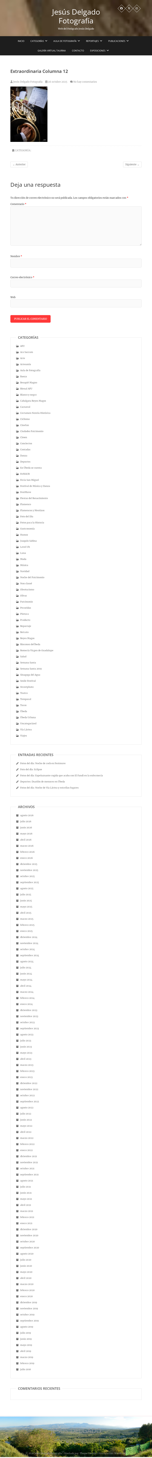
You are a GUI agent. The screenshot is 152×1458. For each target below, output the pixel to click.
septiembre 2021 (29, 1174)
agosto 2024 (27, 961)
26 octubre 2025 (57, 81)
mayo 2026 (26, 833)
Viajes (23, 735)
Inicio (21, 41)
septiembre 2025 (29, 882)
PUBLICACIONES (116, 41)
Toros (23, 705)
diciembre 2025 (28, 864)
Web (13, 297)
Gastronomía (27, 528)
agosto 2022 (26, 1107)
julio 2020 (25, 1259)
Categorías (37, 41)
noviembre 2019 (29, 1308)
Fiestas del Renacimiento (34, 498)
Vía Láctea (26, 729)
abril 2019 (25, 1351)
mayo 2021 (26, 1199)
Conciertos (26, 443)
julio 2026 (25, 821)
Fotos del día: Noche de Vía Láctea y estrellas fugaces (49, 787)
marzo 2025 (26, 918)
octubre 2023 (27, 1022)
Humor (24, 534)
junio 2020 (26, 1265)
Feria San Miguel (29, 480)
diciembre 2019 (28, 1302)
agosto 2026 (27, 815)
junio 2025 (26, 900)
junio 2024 (26, 973)
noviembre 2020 (29, 1235)
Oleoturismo (27, 589)
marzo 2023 (26, 1065)
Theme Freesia (88, 1453)
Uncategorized (28, 723)
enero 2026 (26, 858)
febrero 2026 (27, 851)
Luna (23, 553)
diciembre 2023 (28, 1010)
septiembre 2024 (29, 955)
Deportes (25, 461)
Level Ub (25, 547)
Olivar (23, 595)
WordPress (120, 1453)
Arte (22, 358)
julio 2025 (25, 894)
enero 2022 (26, 1150)
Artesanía (25, 364)
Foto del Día (26, 516)
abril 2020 (26, 1278)
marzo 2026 (27, 845)
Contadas (25, 449)
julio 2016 (25, 1369)
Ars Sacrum (26, 352)
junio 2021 (26, 1192)
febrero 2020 (27, 1290)
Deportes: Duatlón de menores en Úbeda (42, 781)
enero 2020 (26, 1296)
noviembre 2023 (29, 1016)
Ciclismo (25, 419)
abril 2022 (25, 1132)
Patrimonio (26, 601)
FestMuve (25, 492)
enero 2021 (26, 1223)
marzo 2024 (27, 992)
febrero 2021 (27, 1217)
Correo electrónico (22, 277)
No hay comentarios (85, 81)
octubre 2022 (27, 1095)
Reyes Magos (27, 638)
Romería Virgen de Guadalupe (36, 650)
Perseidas (25, 607)
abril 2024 (26, 985)
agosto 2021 (26, 1180)
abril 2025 (25, 912)
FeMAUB (25, 473)
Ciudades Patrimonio (31, 431)
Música (24, 565)
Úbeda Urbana (28, 717)
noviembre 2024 (29, 943)
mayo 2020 (26, 1272)
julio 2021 (25, 1186)
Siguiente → (132, 164)
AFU (22, 346)
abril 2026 (26, 839)
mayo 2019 (26, 1345)
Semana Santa (28, 662)
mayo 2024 (26, 979)
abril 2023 (25, 1058)
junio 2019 (26, 1339)
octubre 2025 (27, 876)
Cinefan (24, 425)
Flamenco (25, 504)
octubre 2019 (27, 1314)
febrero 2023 (27, 1071)
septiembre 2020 (29, 1247)
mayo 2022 (26, 1125)
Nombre (16, 256)
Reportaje (25, 626)
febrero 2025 (27, 925)
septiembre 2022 (29, 1101)
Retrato (24, 632)
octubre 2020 (27, 1241)
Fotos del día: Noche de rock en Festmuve (43, 763)
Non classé (26, 583)
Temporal (25, 699)
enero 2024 (26, 1004)
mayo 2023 (26, 1052)
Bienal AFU (26, 388)
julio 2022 (25, 1113)
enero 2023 (26, 1077)
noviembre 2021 (29, 1162)
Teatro (24, 693)
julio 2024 (25, 967)
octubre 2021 (27, 1168)
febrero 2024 (27, 998)
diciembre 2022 (28, 1083)
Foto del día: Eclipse (31, 769)
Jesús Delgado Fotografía (76, 16)
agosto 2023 (26, 1034)
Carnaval (25, 407)
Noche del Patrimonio (32, 577)
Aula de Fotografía (65, 41)
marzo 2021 (26, 1211)
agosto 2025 (26, 888)
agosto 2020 (27, 1253)
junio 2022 (26, 1119)
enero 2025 (26, 931)
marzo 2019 (26, 1357)
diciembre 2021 (28, 1156)
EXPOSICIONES (97, 50)
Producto (25, 620)
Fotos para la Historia (32, 522)
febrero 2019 (27, 1363)
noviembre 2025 (29, 870)
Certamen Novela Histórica (35, 413)
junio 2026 (26, 827)
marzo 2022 (26, 1138)
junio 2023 (26, 1046)
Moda (23, 559)
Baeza (23, 376)
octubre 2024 (27, 949)
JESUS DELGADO (76, 1431)
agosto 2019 (26, 1326)
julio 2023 (25, 1040)
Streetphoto (27, 687)
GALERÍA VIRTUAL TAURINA (52, 50)
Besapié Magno (28, 382)
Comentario (18, 204)
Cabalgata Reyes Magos (33, 400)
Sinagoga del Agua (30, 674)
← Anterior (19, 164)
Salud (23, 656)
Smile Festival (28, 680)
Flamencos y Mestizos (32, 510)
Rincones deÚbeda (30, 644)
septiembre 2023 (29, 1028)
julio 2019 (25, 1332)
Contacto (78, 50)
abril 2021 (25, 1205)
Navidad (24, 571)
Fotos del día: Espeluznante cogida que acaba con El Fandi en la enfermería (61, 775)
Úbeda (23, 711)
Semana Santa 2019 (31, 668)
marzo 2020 (27, 1284)
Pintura (24, 613)
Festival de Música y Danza (35, 486)
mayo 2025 (26, 906)
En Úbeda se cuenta (31, 467)
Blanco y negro (28, 394)
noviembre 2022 (29, 1089)
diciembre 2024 (28, 937)
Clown (23, 437)
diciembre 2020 (28, 1229)
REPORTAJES (92, 41)
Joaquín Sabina (28, 540)
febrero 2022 (27, 1144)
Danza (23, 455)
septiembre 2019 (29, 1320)
